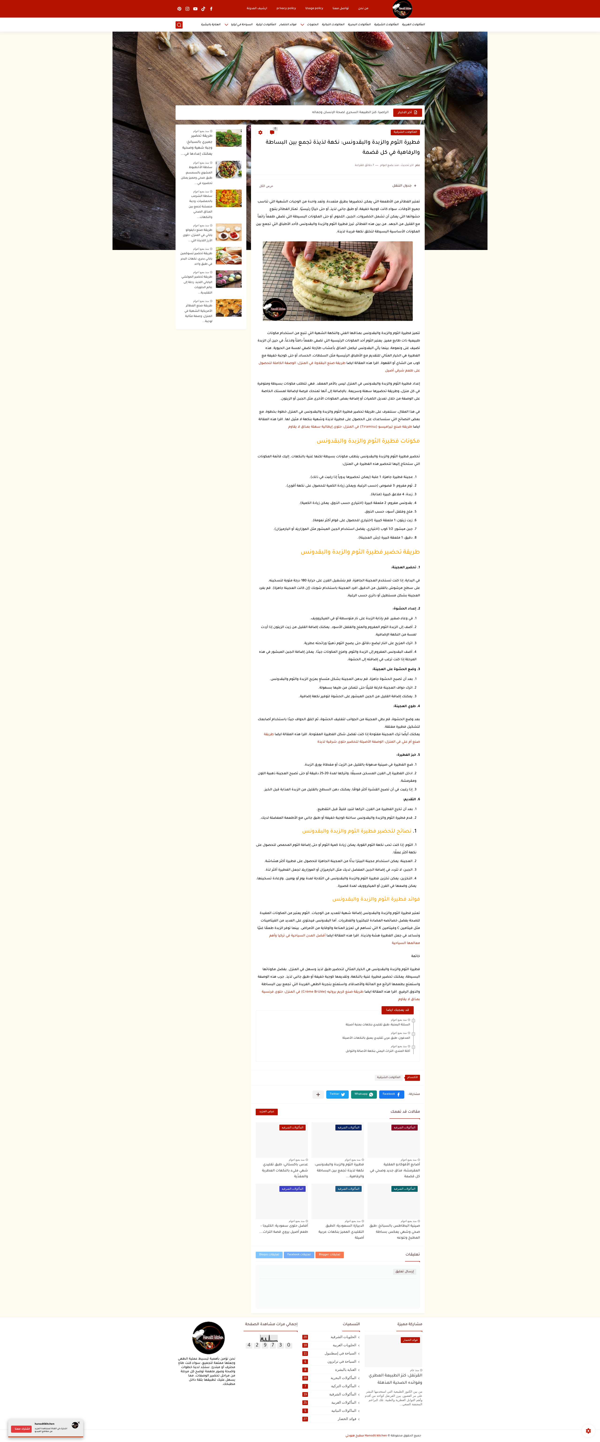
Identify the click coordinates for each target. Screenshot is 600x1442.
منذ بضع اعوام (399, 1019)
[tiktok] (203, 9)
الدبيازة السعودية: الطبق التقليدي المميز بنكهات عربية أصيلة (341, 1232)
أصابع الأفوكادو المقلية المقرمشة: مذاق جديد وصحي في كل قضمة (395, 1171)
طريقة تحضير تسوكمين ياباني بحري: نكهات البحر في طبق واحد (196, 259)
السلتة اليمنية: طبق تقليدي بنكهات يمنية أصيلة (378, 1025)
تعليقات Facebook (299, 1254)
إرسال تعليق (404, 1271)
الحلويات (312, 24)
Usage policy (314, 8)
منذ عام (414, 1370)
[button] (391, 1094)
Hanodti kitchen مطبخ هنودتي (366, 1436)
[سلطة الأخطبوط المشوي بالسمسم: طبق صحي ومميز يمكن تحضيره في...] (229, 169)
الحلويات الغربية (330, 1345)
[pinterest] (179, 9)
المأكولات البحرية (359, 24)
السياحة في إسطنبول (330, 1353)
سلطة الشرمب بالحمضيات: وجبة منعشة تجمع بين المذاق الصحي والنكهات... (200, 207)
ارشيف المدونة (257, 8)
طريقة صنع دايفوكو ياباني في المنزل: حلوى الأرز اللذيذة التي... (197, 235)
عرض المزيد (266, 1111)
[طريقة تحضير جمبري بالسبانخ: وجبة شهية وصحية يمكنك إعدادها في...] (229, 138)
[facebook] (211, 9)
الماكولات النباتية (333, 24)
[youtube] (195, 9)
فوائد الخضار (287, 24)
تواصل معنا (341, 8)
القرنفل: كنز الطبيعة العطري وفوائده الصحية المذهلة (395, 1379)
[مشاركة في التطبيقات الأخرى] (318, 1094)
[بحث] (179, 25)
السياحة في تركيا (241, 24)
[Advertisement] (300, 69)
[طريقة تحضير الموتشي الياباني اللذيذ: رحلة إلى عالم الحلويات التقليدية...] (229, 279)
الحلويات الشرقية (330, 1337)
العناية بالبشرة (210, 24)
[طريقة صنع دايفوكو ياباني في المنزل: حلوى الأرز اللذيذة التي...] (229, 232)
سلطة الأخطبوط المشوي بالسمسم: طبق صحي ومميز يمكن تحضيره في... (196, 175)
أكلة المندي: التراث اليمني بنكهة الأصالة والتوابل (378, 1051)
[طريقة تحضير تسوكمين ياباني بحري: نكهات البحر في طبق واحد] (229, 255)
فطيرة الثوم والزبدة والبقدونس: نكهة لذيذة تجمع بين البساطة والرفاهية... (339, 1171)
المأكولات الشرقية (386, 24)
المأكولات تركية (266, 24)
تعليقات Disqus (269, 1254)
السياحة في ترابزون (330, 1361)
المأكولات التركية (330, 1386)
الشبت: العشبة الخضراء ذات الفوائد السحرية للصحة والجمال (343, 112)
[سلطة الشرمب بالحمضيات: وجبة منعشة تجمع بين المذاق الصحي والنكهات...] (229, 198)
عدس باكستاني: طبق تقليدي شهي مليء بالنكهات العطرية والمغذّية (285, 1171)
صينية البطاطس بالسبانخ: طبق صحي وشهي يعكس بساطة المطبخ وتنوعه (394, 1232)
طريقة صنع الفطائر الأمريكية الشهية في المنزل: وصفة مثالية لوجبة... (198, 313)
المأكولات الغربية (413, 24)
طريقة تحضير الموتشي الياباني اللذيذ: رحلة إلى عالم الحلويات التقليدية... (196, 284)
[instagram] (187, 9)
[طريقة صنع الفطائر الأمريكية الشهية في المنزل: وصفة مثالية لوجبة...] (229, 308)
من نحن (363, 8)
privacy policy (286, 8)
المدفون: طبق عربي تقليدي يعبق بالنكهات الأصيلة (376, 1038)
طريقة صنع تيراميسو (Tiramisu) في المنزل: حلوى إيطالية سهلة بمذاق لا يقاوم (350, 427)
